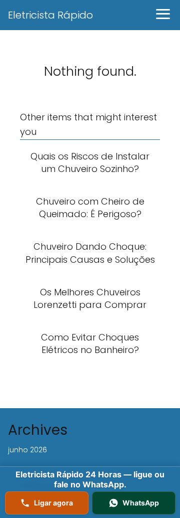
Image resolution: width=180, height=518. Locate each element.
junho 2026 (27, 450)
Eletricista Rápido (50, 15)
